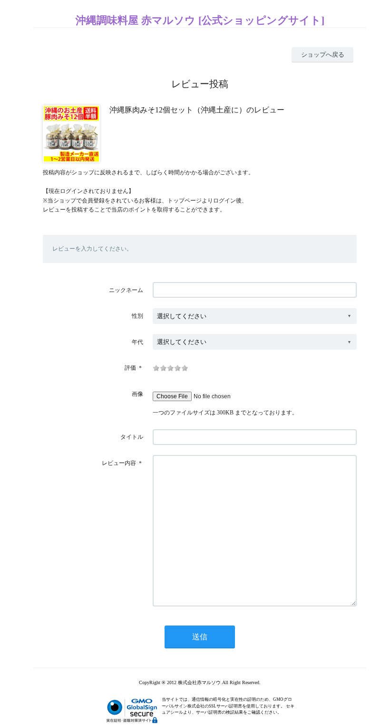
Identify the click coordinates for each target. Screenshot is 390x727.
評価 (130, 367)
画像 (137, 394)
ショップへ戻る (322, 54)
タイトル (131, 437)
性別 (137, 316)
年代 (137, 342)
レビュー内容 (119, 463)
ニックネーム (126, 290)
